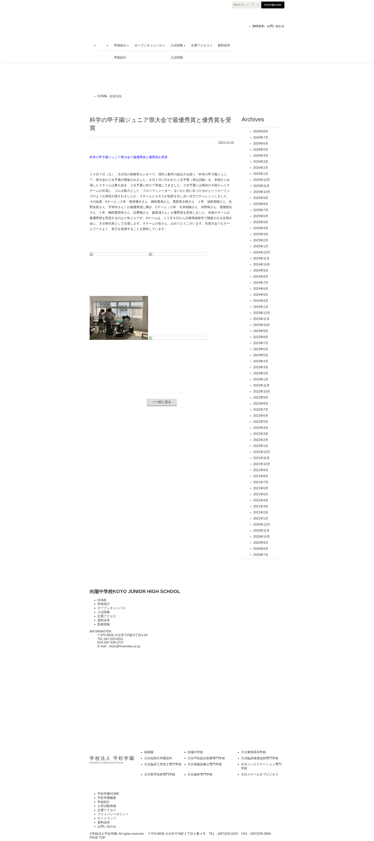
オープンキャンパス (148, 45)
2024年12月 (261, 252)
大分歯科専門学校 (200, 774)
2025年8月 (260, 204)
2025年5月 (260, 222)
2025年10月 (261, 192)
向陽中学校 (133, 22)
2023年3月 (260, 367)
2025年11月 (261, 185)
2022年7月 (260, 409)
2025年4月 (260, 228)
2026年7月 (260, 137)
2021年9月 (260, 470)
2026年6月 (260, 143)
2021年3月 (260, 506)
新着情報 (103, 624)
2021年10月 (261, 464)
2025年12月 (261, 179)
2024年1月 (260, 306)
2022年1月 (260, 446)
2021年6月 (260, 488)
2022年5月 (260, 421)
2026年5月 (260, 149)
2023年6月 (260, 349)
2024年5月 (260, 294)
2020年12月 (261, 524)
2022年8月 (260, 403)
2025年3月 (260, 234)
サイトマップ (106, 818)
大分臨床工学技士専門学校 (163, 764)
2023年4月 (260, 361)
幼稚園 (148, 752)
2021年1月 (260, 518)
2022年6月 (260, 415)
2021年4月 (260, 500)
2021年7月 (260, 482)
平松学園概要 (106, 797)
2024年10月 (261, 264)
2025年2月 (260, 240)
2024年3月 (260, 300)
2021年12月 (261, 452)
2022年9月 (260, 397)
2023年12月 (261, 312)
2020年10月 (261, 536)
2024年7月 (260, 282)
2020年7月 (260, 554)
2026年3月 (260, 161)
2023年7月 (260, 343)
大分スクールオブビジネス (259, 774)
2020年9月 (260, 542)
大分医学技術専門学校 (159, 774)
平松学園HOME (273, 5)
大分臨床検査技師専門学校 (259, 758)
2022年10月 (261, 391)
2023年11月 (261, 319)
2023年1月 (260, 379)
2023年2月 (260, 373)
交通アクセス (200, 45)
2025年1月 (260, 246)
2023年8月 (260, 337)
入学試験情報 (106, 806)
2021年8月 (260, 476)
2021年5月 (260, 494)
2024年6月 (260, 288)
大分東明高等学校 (253, 752)
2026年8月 (260, 131)
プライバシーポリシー (113, 814)
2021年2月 (260, 512)
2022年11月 (261, 385)
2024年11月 (261, 258)
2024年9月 (260, 270)
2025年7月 (260, 210)
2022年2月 (260, 439)
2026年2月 (260, 167)
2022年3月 (260, 433)
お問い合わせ (275, 26)
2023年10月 (261, 325)
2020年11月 (261, 530)
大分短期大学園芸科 (158, 758)
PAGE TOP (97, 837)
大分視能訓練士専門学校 (205, 764)
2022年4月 (260, 427)
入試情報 (176, 45)
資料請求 (258, 26)
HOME (103, 45)
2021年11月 (261, 458)
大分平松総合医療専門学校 (206, 758)
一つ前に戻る (161, 402)
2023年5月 (260, 355)
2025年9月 (260, 198)
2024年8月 (260, 276)
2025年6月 (260, 216)
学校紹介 (120, 45)
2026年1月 (260, 173)
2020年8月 (260, 548)
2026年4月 (260, 155)
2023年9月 (260, 331)
